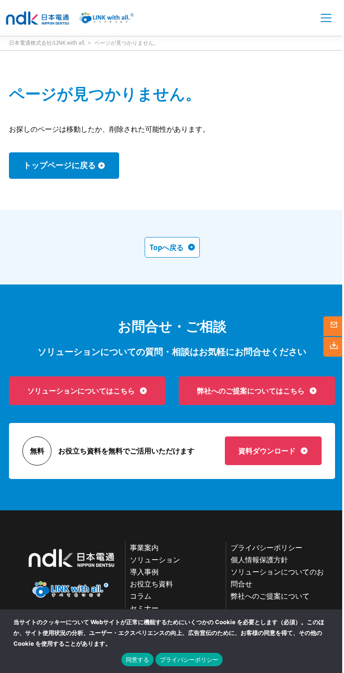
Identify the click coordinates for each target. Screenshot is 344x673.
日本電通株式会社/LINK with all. (47, 43)
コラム (140, 596)
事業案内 (144, 547)
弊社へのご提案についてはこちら (251, 391)
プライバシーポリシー (266, 547)
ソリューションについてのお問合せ (277, 578)
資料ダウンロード (267, 451)
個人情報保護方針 (259, 560)
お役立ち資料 (151, 584)
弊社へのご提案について (270, 596)
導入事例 (144, 572)
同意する (137, 659)
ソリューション (155, 560)
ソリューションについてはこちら (81, 391)
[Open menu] (326, 18)
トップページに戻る (59, 165)
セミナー (144, 608)
